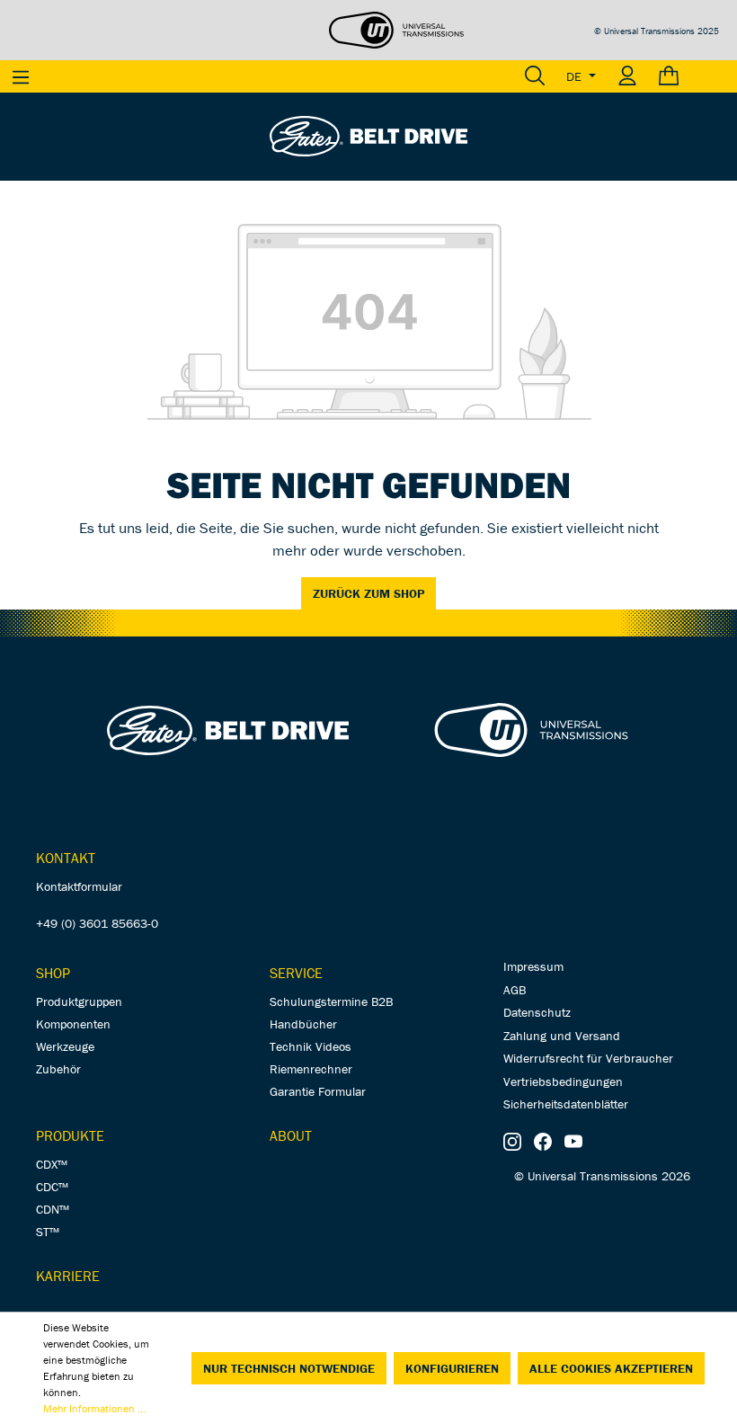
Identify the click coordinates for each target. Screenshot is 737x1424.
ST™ (47, 1232)
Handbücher (303, 1024)
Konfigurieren (452, 1368)
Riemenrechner (311, 1069)
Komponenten (73, 1024)
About (291, 1135)
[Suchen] (534, 76)
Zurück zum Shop (368, 593)
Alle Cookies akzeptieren (611, 1368)
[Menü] (20, 76)
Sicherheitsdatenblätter (565, 1104)
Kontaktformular (79, 886)
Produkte (70, 1135)
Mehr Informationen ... (94, 1408)
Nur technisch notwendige (289, 1368)
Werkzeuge (65, 1046)
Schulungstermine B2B (331, 1001)
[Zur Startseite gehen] (368, 135)
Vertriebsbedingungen (563, 1081)
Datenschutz (537, 1012)
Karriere (68, 1276)
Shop (53, 973)
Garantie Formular (318, 1091)
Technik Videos (310, 1046)
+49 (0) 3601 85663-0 (97, 923)
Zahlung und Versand (561, 1036)
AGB (514, 990)
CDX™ (51, 1164)
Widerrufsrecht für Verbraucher (588, 1058)
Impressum (533, 966)
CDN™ (52, 1209)
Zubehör (58, 1069)
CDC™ (52, 1187)
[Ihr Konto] (627, 76)
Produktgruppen (79, 1001)
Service (296, 973)
